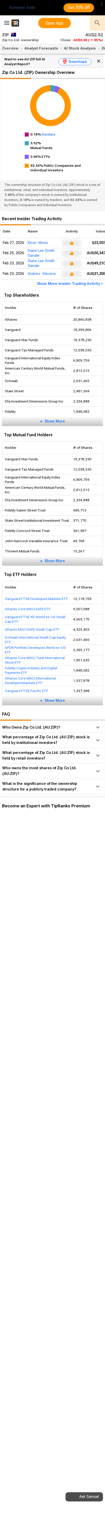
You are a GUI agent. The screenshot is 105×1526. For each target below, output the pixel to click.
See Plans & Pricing (68, 894)
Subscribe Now (27, 894)
